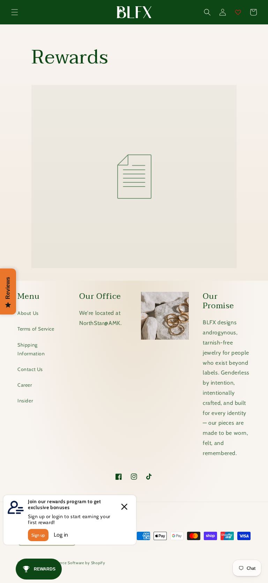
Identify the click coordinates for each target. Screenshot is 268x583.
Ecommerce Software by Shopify (75, 562)
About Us (28, 313)
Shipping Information (31, 349)
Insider (25, 400)
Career (24, 385)
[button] (14, 12)
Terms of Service (35, 329)
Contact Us (30, 369)
